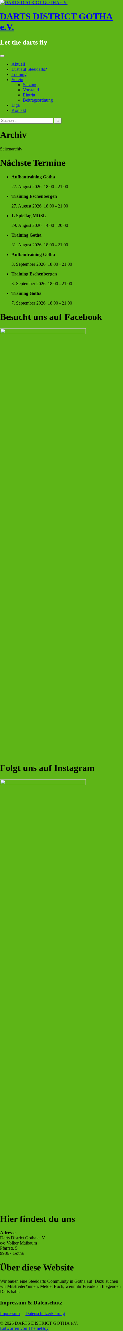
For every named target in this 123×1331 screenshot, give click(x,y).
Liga (15, 105)
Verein (17, 79)
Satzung (30, 84)
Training (19, 74)
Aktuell (18, 64)
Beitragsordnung (38, 100)
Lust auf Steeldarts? (29, 69)
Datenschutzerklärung (45, 1313)
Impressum (10, 1313)
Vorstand (31, 89)
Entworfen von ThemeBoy (24, 1328)
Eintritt (29, 94)
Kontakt (18, 110)
